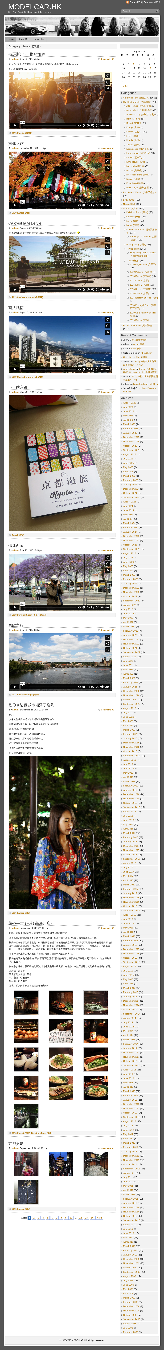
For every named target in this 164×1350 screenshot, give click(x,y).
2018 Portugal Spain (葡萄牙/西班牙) (29, 615)
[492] (95, 1042)
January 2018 (130, 842)
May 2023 (128, 566)
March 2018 (129, 833)
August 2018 (129, 811)
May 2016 (128, 928)
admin (15, 59)
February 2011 (130, 1199)
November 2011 (131, 1160)
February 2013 (130, 1095)
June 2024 (128, 510)
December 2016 (131, 897)
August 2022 (129, 605)
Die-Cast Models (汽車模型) (137, 102)
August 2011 (129, 1173)
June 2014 (128, 1027)
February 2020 (130, 734)
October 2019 (130, 751)
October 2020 (130, 700)
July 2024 (128, 506)
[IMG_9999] (26, 1203)
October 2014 (130, 1009)
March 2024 (129, 523)
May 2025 (128, 467)
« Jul (125, 86)
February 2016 (130, 940)
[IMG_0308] (26, 1099)
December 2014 (131, 1001)
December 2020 (131, 691)
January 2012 (130, 1151)
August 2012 (129, 1121)
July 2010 (128, 1229)
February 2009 (130, 1302)
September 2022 (131, 601)
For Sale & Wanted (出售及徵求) (139, 192)
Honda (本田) (133, 140)
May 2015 (128, 979)
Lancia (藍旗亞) (134, 157)
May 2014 (128, 1031)
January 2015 (130, 996)
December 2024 (131, 489)
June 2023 (128, 562)
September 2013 (131, 1065)
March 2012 (129, 1143)
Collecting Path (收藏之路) (136, 98)
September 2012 (131, 1117)
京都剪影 (16, 1144)
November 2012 (131, 1108)
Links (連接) (129, 200)
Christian (127, 357)
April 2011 (128, 1190)
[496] (26, 1071)
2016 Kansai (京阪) (21, 913)
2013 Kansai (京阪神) (140, 276)
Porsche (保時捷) (135, 183)
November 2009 (131, 1263)
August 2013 (129, 1070)
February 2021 (130, 682)
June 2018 (128, 820)
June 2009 (128, 1285)
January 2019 (130, 790)
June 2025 (128, 463)
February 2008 (130, 1332)
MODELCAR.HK (35, 7)
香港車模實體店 (139, 340)
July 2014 (128, 1022)
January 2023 (130, 583)
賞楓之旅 (16, 144)
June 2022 (128, 613)
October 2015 (130, 958)
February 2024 (130, 527)
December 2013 (131, 1052)
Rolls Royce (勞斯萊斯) (138, 187)
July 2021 (128, 661)
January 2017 (130, 893)
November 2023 (131, 540)
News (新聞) (129, 204)
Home (11, 39)
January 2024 (130, 532)
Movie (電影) (132, 221)
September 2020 (131, 704)
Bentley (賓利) (133, 119)
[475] (26, 1014)
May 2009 (128, 1289)
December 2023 (131, 536)
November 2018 (131, 798)
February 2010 (130, 1250)
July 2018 (128, 816)
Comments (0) (107, 59)
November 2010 (131, 1212)
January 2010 (130, 1255)
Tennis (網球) (133, 249)
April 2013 (128, 1087)
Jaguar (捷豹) (133, 144)
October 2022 (130, 596)
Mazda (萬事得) (134, 170)
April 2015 (128, 983)
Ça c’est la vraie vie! (25, 223)
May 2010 (128, 1237)
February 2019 (130, 786)
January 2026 (130, 433)
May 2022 (128, 618)
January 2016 (130, 945)
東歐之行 (16, 625)
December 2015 (131, 949)
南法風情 (16, 308)
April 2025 (128, 471)
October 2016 (130, 906)
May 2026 (128, 416)
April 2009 (128, 1293)
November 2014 (131, 1005)
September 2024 (131, 497)
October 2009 (130, 1267)
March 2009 (129, 1298)
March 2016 (129, 936)
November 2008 (131, 1311)
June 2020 (128, 717)
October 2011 (130, 1164)
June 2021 (128, 665)
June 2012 (128, 1130)
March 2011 (129, 1194)
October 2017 (130, 854)
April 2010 (128, 1242)
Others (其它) (130, 208)
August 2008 (129, 1323)
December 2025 (131, 437)
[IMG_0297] (61, 1071)
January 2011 (130, 1203)
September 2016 (131, 910)
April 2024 (128, 519)
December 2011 (131, 1156)
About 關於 (24, 39)
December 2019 (131, 743)
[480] (95, 1014)
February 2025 (130, 480)
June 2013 (128, 1078)
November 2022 (131, 592)
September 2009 (131, 1272)
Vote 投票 (39, 39)
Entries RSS (136, 2)
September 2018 (131, 807)
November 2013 (131, 1057)
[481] (26, 1042)
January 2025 (130, 484)
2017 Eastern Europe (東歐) (25, 694)
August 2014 (129, 1018)
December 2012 (131, 1104)
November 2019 (131, 747)
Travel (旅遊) (18, 535)
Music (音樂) (132, 225)
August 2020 (129, 708)
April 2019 (128, 777)
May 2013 (128, 1082)
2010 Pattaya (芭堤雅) (141, 272)
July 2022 (128, 609)
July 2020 (128, 712)
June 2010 (128, 1233)
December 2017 (131, 846)
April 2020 (128, 725)
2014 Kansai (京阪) (139, 280)
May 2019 (128, 773)
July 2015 (128, 971)
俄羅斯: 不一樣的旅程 (26, 54)
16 (92, 1217)
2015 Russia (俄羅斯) (22, 133)
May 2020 (128, 721)
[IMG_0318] (61, 1099)
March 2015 (129, 988)
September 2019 (131, 755)
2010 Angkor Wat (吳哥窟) (143, 264)
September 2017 (131, 859)
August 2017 (129, 863)
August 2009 (129, 1276)
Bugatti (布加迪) (134, 123)
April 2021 (128, 674)
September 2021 (131, 652)
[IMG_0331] (26, 1127)
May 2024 (128, 514)
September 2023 (131, 549)
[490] (61, 1042)
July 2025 (128, 459)
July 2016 (128, 919)
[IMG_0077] (61, 1175)
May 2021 (128, 669)
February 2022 (130, 631)
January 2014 (130, 1048)
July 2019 (128, 764)
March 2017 (129, 885)
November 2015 (131, 953)
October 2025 (130, 446)
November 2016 (131, 902)
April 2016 (128, 932)
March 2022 (129, 626)
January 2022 (130, 635)
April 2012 (128, 1138)
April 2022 (128, 622)
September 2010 (131, 1220)
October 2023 (130, 545)
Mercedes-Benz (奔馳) (137, 175)
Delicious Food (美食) (41, 1133)
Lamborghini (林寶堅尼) (138, 153)
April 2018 (128, 829)
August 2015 (129, 966)
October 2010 (130, 1216)
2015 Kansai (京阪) (139, 285)
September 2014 (131, 1014)
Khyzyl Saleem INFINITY (145, 384)
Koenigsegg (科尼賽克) (138, 149)
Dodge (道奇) (133, 127)
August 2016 (129, 915)
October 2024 (130, 493)
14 (80, 1217)
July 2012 (128, 1125)
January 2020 (130, 738)
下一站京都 (18, 387)
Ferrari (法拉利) (134, 132)
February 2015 (130, 992)
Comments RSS (152, 2)
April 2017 (128, 880)
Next (99, 1217)
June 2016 (128, 923)
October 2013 (130, 1061)
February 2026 (130, 428)
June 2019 (128, 768)
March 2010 (129, 1246)
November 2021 (131, 644)
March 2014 (129, 1039)
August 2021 (129, 656)
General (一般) (133, 216)
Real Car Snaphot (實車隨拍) (137, 325)
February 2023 (130, 579)
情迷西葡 (16, 546)
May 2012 (128, 1134)
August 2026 (129, 403)
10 (71, 1217)
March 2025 (129, 476)
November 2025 (131, 441)
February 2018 (130, 837)
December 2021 (131, 639)
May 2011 (128, 1186)
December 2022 (131, 588)
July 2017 (128, 867)
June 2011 (128, 1181)
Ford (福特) (132, 136)
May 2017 (128, 876)
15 (86, 1217)
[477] (61, 1014)
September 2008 (131, 1319)
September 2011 (131, 1169)
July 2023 (128, 558)
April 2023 (128, 570)
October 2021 (130, 648)
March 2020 (129, 730)
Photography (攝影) (136, 244)
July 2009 (128, 1280)
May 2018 (128, 824)
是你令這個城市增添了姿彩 (31, 705)
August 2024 (129, 502)
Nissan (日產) (133, 179)
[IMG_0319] (95, 1099)
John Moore (129, 369)
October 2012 (130, 1113)
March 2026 (129, 424)
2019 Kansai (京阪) (21, 213)
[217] (95, 1175)
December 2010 (131, 1207)
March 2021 (129, 678)
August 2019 (129, 760)
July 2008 (128, 1328)
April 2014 (128, 1035)
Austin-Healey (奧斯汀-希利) (140, 114)
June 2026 (128, 411)
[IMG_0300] (95, 1071)
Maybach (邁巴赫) (135, 166)
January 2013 (130, 1100)
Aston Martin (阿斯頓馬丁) (139, 110)
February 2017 (130, 889)
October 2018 (130, 803)
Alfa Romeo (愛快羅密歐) (139, 106)
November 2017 (131, 850)
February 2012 (130, 1147)
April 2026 (128, 420)
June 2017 (128, 872)
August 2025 (129, 454)
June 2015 (128, 975)
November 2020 (131, 695)
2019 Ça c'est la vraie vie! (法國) (27, 297)
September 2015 (131, 962)
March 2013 (129, 1091)
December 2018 (131, 794)
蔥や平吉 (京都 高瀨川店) (30, 923)
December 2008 (131, 1306)
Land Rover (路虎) (135, 162)
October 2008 (130, 1315)
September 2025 (131, 450)
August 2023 (129, 553)
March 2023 (129, 575)
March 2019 (129, 781)
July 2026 (128, 407)
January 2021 (130, 687)
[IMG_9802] (26, 1175)
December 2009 (131, 1259)
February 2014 (130, 1044)
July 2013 (128, 1074)
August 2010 (129, 1224)
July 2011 (128, 1177)
